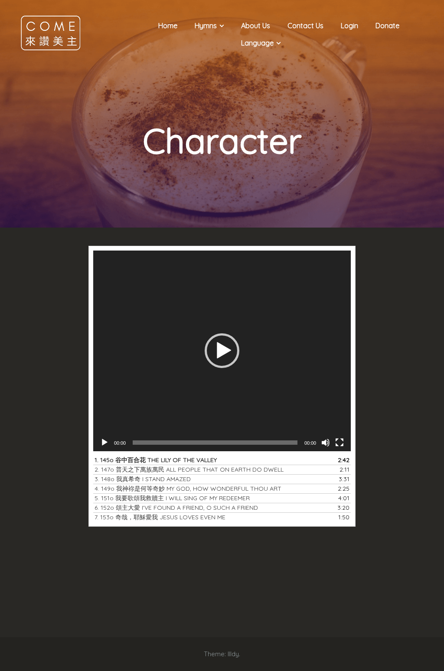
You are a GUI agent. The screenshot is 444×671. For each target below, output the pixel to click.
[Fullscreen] (339, 442)
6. (176, 507)
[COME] (50, 32)
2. (189, 469)
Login (349, 25)
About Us (255, 25)
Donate (387, 25)
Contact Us (305, 25)
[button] (222, 350)
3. (143, 479)
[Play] (104, 442)
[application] (222, 351)
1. (156, 460)
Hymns (206, 25)
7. (160, 517)
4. (188, 488)
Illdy (233, 654)
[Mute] (325, 442)
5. (172, 498)
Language (257, 43)
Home (167, 25)
